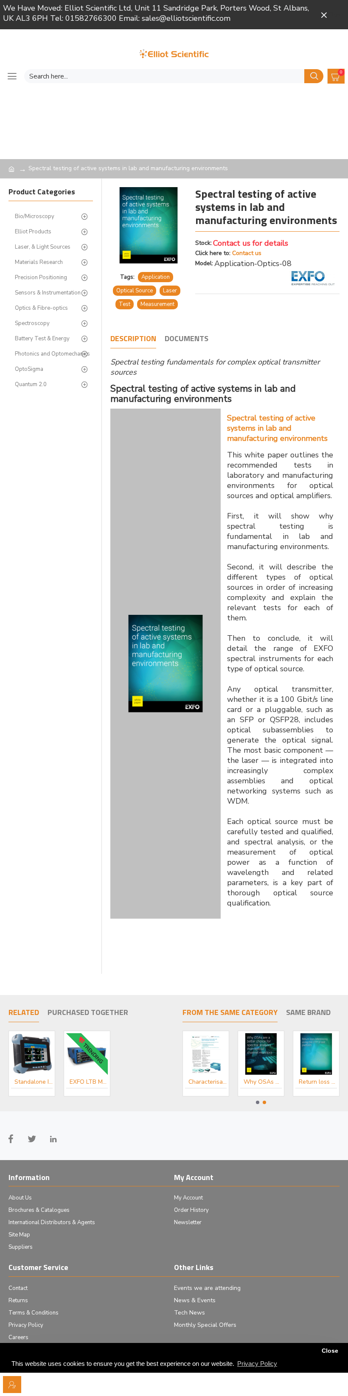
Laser (170, 290)
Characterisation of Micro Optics (207, 1082)
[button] (257, 1102)
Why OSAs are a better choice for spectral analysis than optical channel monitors (263, 1082)
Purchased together (88, 1013)
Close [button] (330, 1351)
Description (133, 339)
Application (155, 277)
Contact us (246, 253)
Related (23, 1013)
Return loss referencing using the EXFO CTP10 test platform (318, 1082)
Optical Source (134, 290)
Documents (186, 339)
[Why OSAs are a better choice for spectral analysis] (165, 663)
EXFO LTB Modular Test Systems (89, 1082)
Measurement (157, 304)
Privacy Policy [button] (257, 1363)
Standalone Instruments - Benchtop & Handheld (33, 1082)
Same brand (308, 1013)
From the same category (230, 1013)
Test (124, 304)
